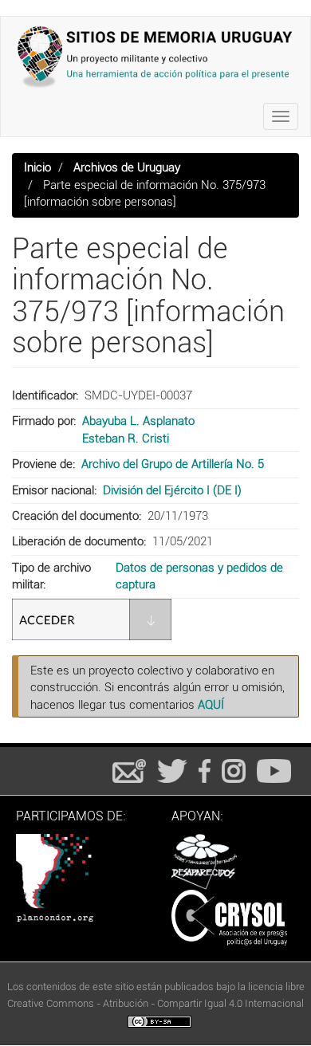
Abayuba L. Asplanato (138, 421)
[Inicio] (155, 56)
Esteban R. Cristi (125, 438)
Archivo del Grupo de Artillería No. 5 (172, 464)
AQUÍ (211, 705)
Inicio (37, 167)
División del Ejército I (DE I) (172, 490)
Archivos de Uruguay (126, 167)
